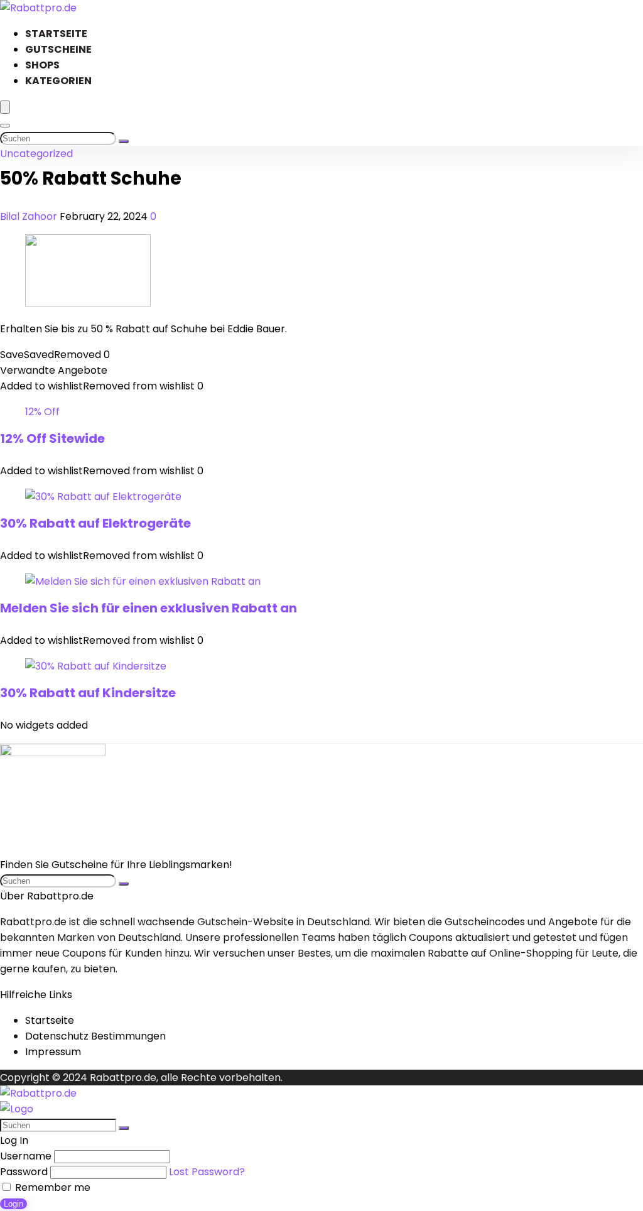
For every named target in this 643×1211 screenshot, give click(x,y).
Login (13, 1203)
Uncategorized (36, 153)
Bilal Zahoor (30, 216)
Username (25, 1156)
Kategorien (58, 80)
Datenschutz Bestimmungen (95, 1036)
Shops (42, 65)
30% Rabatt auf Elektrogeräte (95, 523)
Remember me (51, 1187)
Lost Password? (207, 1172)
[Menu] (5, 107)
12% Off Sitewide (52, 438)
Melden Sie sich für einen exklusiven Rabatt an (148, 608)
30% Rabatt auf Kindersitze (88, 693)
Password (24, 1172)
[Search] (5, 126)
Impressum (53, 1052)
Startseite (56, 33)
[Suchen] (124, 141)
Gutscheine (58, 49)
